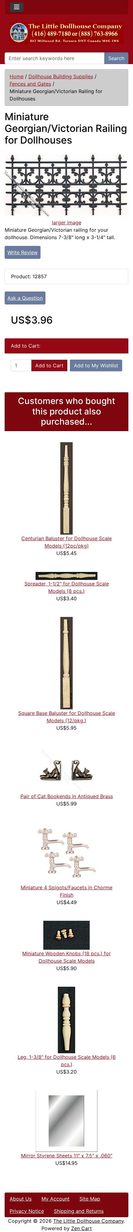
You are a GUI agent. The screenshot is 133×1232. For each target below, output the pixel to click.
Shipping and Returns (79, 1211)
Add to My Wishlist (96, 365)
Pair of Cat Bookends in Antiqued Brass (66, 796)
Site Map (89, 1199)
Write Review (22, 252)
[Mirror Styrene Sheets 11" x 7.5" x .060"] (66, 1120)
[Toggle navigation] (17, 7)
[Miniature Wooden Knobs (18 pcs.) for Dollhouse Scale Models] (66, 935)
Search (116, 58)
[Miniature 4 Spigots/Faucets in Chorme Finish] (66, 852)
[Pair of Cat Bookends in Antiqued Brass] (66, 769)
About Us (21, 1199)
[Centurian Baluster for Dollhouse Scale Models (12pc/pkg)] (66, 488)
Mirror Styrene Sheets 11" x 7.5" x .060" (66, 1155)
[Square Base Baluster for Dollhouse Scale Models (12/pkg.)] (66, 662)
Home (17, 76)
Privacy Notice (27, 1211)
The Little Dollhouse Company (88, 1221)
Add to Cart (49, 365)
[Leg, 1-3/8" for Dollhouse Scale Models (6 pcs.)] (66, 1019)
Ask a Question (25, 298)
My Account (55, 1199)
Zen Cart (81, 1228)
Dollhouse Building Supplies (60, 76)
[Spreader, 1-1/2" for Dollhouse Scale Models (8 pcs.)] (66, 575)
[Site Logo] (66, 33)
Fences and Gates (30, 84)
